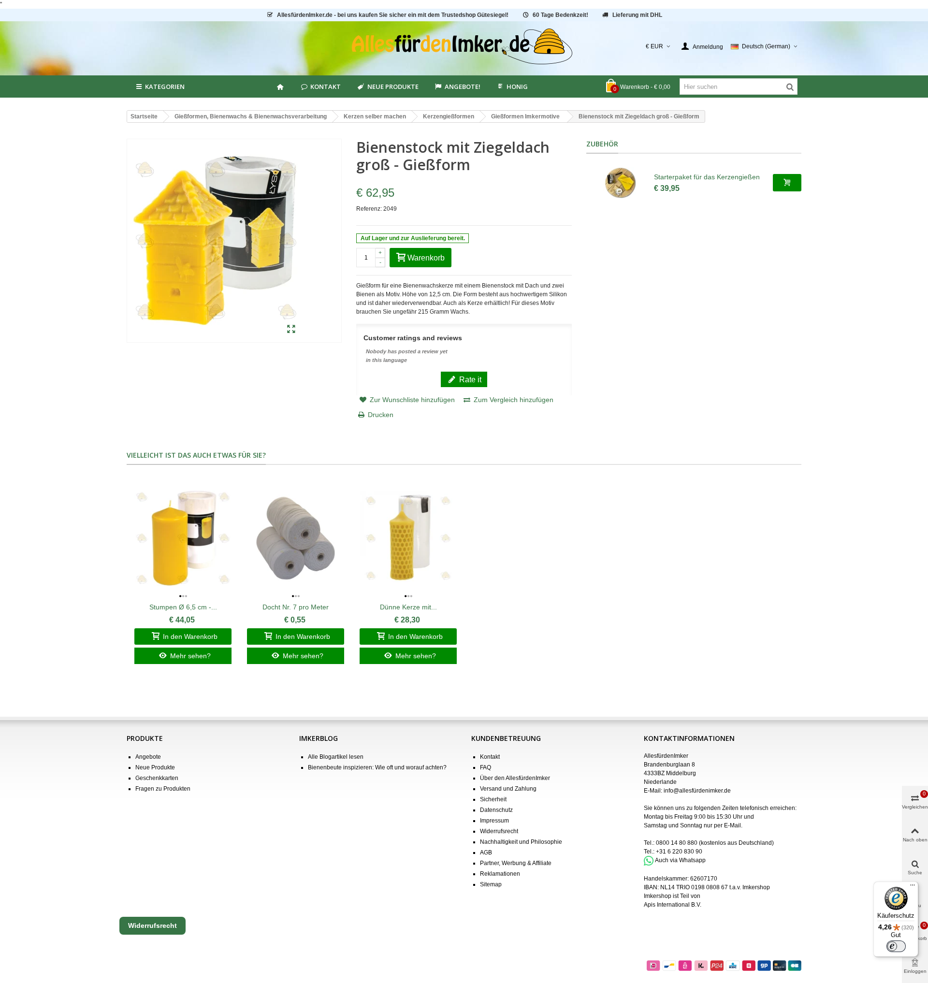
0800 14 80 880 (676, 842)
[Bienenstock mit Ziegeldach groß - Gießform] (291, 329)
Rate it (469, 379)
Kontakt (325, 86)
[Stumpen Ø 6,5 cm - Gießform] (182, 538)
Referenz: (369, 208)
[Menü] (912, 887)
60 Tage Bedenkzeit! (560, 15)
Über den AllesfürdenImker (515, 778)
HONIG (517, 86)
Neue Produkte (393, 86)
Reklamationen (500, 873)
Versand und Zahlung (508, 788)
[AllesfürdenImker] (464, 46)
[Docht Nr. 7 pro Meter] (295, 538)
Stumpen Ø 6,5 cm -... (183, 607)
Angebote (148, 756)
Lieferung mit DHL (637, 15)
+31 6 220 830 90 (679, 851)
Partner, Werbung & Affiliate (515, 863)
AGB (486, 852)
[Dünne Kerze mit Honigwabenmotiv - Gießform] (408, 538)
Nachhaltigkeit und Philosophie (521, 841)
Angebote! (462, 86)
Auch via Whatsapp (680, 860)
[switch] (896, 946)
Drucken (380, 415)
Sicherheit (493, 799)
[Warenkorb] (787, 182)
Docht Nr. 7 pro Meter (295, 607)
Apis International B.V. (672, 904)
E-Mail (732, 825)
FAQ (485, 767)
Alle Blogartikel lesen (335, 756)
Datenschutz (496, 810)
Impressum (494, 820)
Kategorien (165, 86)
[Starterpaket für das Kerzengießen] (620, 182)
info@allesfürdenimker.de (697, 790)
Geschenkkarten (156, 778)
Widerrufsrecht (499, 831)
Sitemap (491, 884)
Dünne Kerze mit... (408, 607)
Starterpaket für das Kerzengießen (707, 177)
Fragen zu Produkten (162, 788)
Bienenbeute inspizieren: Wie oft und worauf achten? (377, 767)
